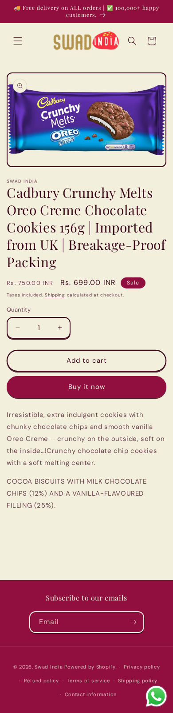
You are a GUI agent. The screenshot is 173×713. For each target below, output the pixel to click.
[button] (18, 41)
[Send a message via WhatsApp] (156, 696)
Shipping (55, 295)
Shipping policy (137, 680)
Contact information (91, 694)
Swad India (49, 667)
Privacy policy (142, 667)
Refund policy (41, 680)
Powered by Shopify (90, 667)
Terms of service (88, 680)
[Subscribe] (133, 622)
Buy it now (86, 386)
